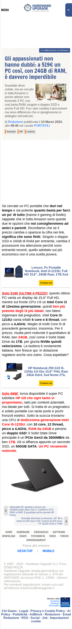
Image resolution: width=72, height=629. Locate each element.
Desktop (25, 551)
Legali (23, 611)
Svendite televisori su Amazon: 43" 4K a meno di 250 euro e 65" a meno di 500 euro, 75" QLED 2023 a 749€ (39, 521)
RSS (25, 617)
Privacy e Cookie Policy (48, 611)
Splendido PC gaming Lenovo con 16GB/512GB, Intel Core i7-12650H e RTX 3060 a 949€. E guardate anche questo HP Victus (32, 511)
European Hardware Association (54, 603)
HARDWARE (23, 532)
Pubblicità (20, 614)
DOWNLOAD (8, 536)
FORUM (64, 536)
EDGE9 (23, 536)
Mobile (49, 551)
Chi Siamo (9, 611)
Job (45, 617)
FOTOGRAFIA (38, 536)
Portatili (42, 125)
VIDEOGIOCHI (41, 532)
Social (35, 617)
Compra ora (46, 283)
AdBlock (36, 614)
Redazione (52, 614)
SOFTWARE (59, 532)
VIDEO (52, 536)
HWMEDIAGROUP (36, 540)
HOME (8, 532)
